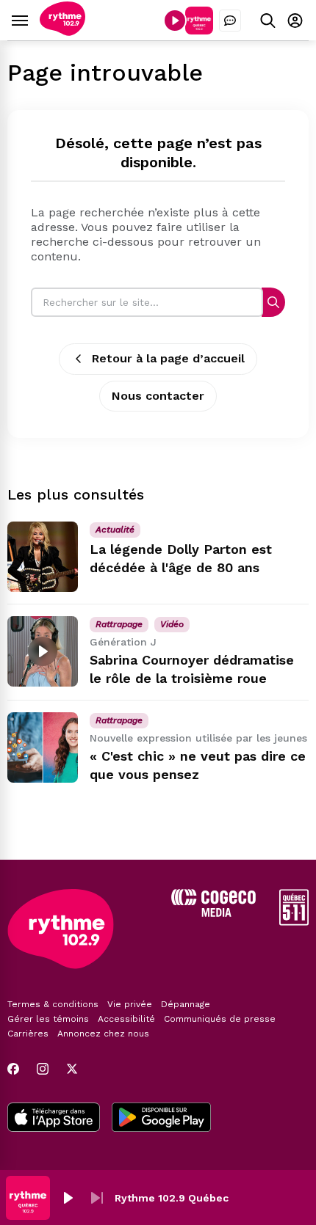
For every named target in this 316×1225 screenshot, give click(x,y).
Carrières (28, 1033)
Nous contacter (158, 396)
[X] (72, 1069)
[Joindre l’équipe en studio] (230, 21)
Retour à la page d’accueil (168, 358)
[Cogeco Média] (213, 913)
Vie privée (129, 1004)
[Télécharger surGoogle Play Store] (161, 1118)
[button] (67, 1198)
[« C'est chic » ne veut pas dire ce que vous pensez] (42, 747)
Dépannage (185, 1004)
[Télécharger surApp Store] (53, 1118)
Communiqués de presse (220, 1019)
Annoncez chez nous (103, 1033)
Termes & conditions (52, 1004)
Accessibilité (126, 1019)
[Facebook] (13, 1069)
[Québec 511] (294, 922)
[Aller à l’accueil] (62, 32)
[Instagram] (43, 1069)
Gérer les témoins (48, 1019)
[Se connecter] (295, 20)
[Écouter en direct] (175, 20)
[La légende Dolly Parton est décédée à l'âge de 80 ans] (42, 557)
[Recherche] (273, 302)
